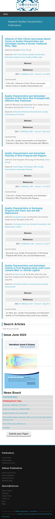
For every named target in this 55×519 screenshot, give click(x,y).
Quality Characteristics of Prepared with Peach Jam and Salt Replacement (23, 210)
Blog (3, 501)
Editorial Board (7, 491)
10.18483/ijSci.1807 (26, 186)
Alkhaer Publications (21, 511)
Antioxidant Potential (21, 112)
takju (40, 57)
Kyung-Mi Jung (18, 217)
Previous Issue (7, 460)
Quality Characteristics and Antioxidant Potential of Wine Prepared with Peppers (25, 154)
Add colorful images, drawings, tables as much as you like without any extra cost (27, 419)
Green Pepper (18, 167)
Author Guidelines (8, 475)
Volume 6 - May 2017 (42, 304)
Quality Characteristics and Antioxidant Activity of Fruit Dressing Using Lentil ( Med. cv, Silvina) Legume (27, 268)
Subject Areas (6, 496)
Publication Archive (8, 463)
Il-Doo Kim (25, 50)
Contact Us (5, 498)
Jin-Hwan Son (18, 274)
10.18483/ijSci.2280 (26, 132)
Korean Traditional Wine (29, 57)
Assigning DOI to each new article (15, 413)
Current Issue (6, 458)
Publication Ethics (8, 478)
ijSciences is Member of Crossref (15, 405)
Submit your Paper (19, 434)
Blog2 (4, 504)
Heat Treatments (36, 112)
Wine (35, 167)
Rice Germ (20, 114)
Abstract (27, 63)
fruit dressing (33, 284)
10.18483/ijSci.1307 (26, 304)
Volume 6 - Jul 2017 (43, 244)
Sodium (18, 227)
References (28, 70)
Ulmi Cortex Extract (20, 54)
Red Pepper (28, 167)
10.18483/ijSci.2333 (26, 74)
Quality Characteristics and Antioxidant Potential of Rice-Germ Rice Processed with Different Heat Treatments (27, 98)
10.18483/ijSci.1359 (27, 244)
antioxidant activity (20, 284)
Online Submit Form (9, 473)
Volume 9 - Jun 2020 (42, 74)
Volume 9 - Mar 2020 (42, 132)
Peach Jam (26, 224)
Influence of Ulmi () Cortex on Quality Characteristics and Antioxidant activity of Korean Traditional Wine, (28, 42)
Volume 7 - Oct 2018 (42, 186)
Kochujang (17, 224)
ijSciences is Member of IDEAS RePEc (16, 409)
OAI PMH (6, 428)
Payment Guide (7, 481)
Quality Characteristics (36, 54)
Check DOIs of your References (14, 424)
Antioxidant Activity (12, 57)
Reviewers (5, 493)
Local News (33, 511)
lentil (40, 284)
